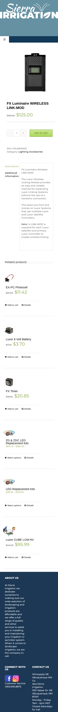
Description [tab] (11, 166)
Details (27, 305)
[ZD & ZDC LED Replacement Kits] (9, 432)
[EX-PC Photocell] (9, 278)
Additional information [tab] (11, 174)
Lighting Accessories (31, 151)
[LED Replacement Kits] (9, 481)
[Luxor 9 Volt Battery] (9, 330)
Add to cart (41, 133)
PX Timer (12, 391)
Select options (14, 457)
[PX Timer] (9, 382)
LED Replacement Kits (20, 489)
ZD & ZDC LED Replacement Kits (17, 442)
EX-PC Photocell (16, 287)
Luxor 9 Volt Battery (18, 339)
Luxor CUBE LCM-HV (20, 539)
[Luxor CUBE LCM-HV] (9, 531)
